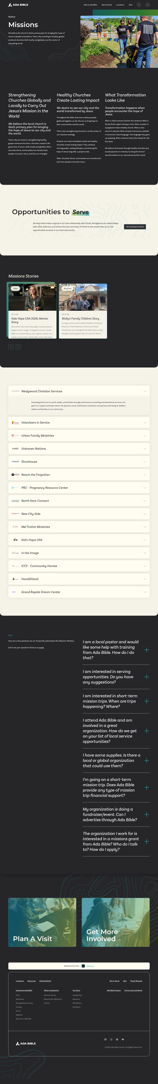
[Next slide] (18, 346)
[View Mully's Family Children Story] (83, 297)
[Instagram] (111, 1039)
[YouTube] (123, 1039)
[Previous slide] (11, 346)
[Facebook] (105, 1039)
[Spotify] (117, 1039)
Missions (11, 17)
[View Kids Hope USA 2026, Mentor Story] (32, 297)
